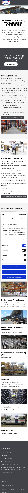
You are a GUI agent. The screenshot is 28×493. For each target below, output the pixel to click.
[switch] (24, 250)
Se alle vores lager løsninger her (13, 117)
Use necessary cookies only (14, 277)
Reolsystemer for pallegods (10, 105)
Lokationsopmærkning (9, 193)
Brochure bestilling (8, 485)
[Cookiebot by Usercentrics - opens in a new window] (19, 215)
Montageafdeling (8, 430)
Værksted (5, 189)
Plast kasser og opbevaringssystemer (14, 191)
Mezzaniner (6, 114)
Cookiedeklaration (6, 472)
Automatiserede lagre (10, 407)
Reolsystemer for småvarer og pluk (13, 112)
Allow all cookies (14, 267)
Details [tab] (14, 219)
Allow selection (14, 272)
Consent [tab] (5, 219)
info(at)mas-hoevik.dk (11, 464)
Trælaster (5, 380)
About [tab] (23, 219)
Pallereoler (5, 492)
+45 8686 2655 (7, 461)
